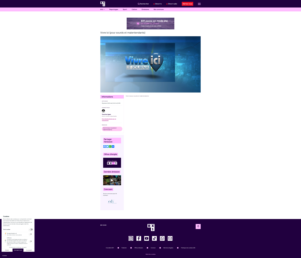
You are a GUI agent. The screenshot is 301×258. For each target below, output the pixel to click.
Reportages (113, 9)
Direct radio (172, 4)
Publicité (124, 248)
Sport (125, 9)
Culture (134, 9)
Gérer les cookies (151, 254)
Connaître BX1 (110, 248)
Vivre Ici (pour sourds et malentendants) (109, 129)
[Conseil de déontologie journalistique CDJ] (112, 202)
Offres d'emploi (138, 248)
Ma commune (159, 9)
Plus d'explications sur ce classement (109, 119)
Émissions (145, 9)
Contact (153, 248)
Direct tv (158, 4)
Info (101, 9)
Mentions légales (168, 248)
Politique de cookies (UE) (188, 248)
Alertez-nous (187, 4)
